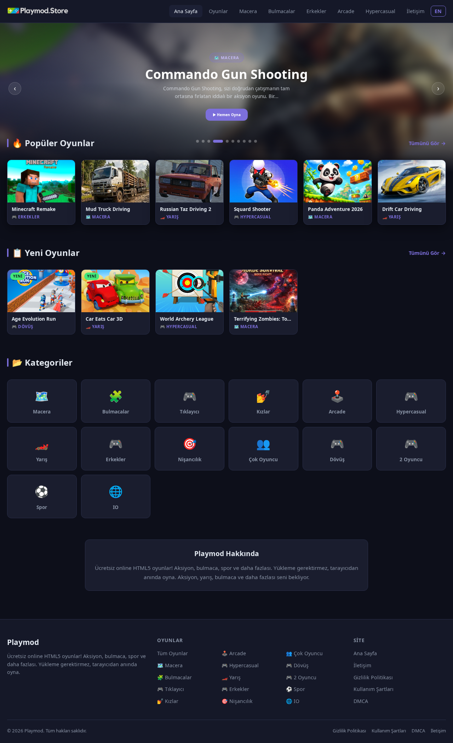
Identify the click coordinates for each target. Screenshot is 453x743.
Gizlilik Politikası (373, 677)
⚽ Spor (295, 689)
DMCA (361, 701)
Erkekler (316, 11)
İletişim (415, 11)
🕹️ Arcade (234, 653)
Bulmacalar (281, 11)
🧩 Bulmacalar (174, 677)
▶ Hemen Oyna (227, 114)
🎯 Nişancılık (237, 701)
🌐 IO (292, 701)
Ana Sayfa (185, 11)
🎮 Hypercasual (240, 665)
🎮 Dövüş (297, 665)
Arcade (346, 11)
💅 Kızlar (167, 701)
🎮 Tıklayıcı (170, 689)
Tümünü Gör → (427, 143)
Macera (248, 11)
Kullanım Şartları (374, 689)
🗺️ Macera (170, 665)
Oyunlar (218, 11)
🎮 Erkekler (235, 689)
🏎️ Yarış (231, 677)
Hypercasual (380, 11)
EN (438, 11)
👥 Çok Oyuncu (304, 653)
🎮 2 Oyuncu (301, 677)
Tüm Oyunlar (172, 653)
